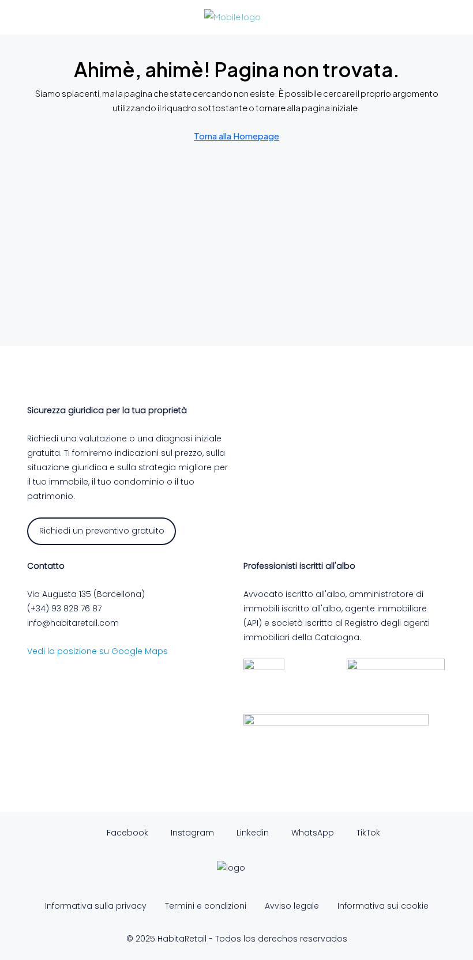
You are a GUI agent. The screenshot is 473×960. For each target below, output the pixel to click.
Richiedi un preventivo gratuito (101, 530)
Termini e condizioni (205, 906)
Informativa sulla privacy (96, 906)
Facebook (126, 832)
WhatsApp (311, 832)
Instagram (191, 832)
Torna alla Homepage (236, 135)
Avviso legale (292, 906)
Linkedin (251, 832)
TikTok (367, 832)
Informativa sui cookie (383, 906)
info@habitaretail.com (73, 623)
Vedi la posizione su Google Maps (97, 651)
